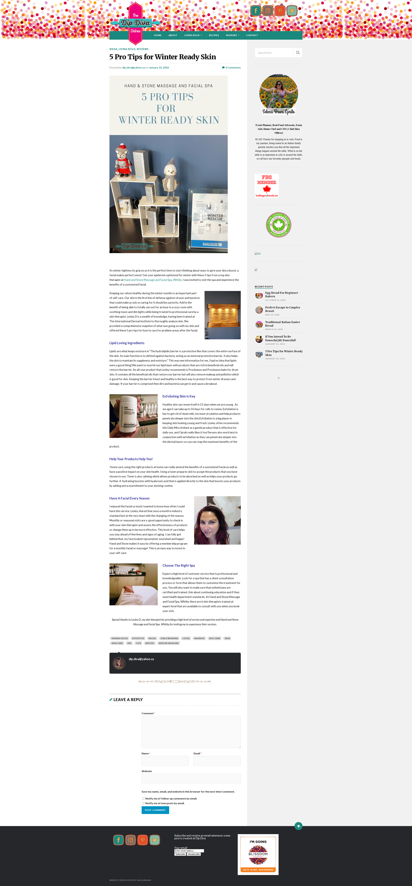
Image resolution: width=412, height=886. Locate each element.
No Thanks (224, 456)
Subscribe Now (188, 456)
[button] (206, 428)
